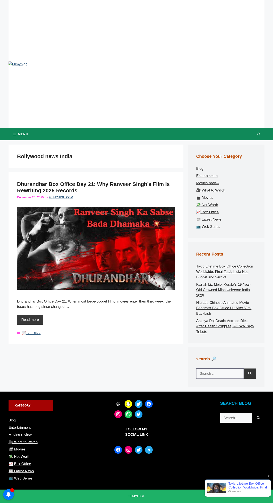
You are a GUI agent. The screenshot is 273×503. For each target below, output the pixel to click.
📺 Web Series (208, 227)
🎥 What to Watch (210, 190)
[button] (258, 134)
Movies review (207, 183)
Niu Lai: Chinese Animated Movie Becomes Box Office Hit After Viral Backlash (223, 308)
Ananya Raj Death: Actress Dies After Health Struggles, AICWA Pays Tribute (225, 326)
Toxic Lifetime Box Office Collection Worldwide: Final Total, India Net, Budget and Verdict (224, 271)
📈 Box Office (31, 333)
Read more (30, 320)
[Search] (250, 373)
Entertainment (207, 176)
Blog (199, 169)
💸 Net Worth (207, 205)
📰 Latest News (209, 219)
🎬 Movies (204, 198)
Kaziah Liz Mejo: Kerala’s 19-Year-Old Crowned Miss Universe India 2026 (223, 289)
